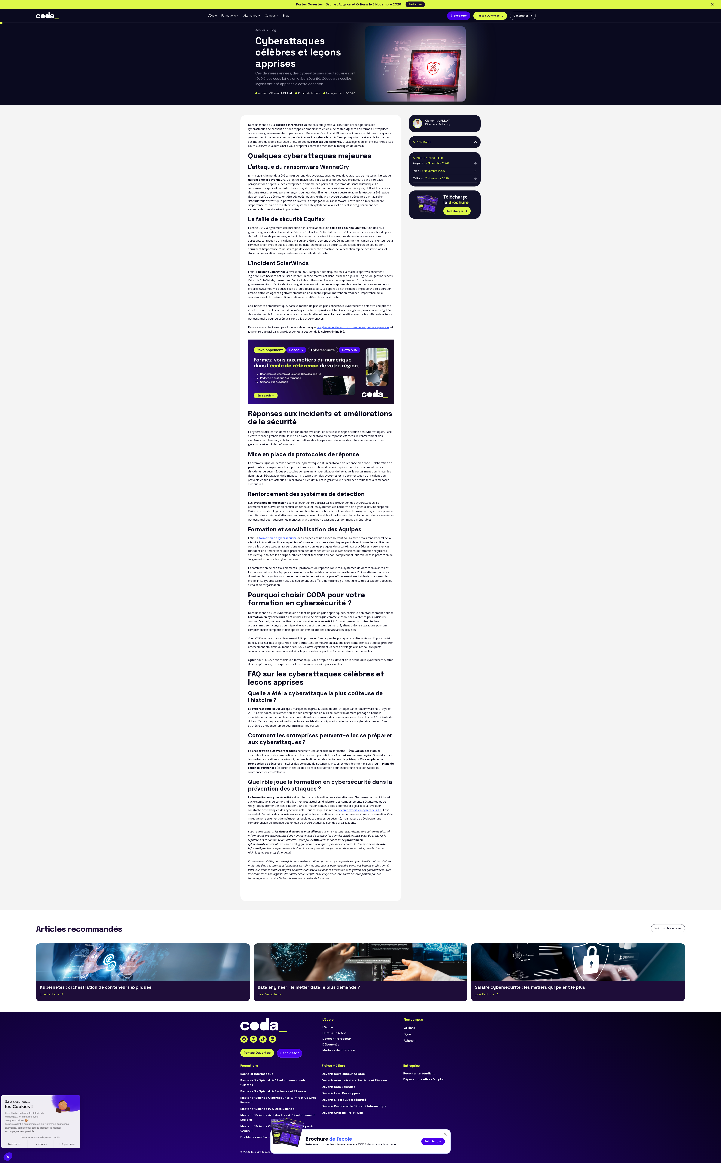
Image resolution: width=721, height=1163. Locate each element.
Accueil (260, 30)
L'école (212, 15)
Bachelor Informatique (256, 1074)
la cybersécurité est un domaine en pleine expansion (353, 327)
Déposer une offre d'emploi (423, 1079)
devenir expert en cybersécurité (359, 810)
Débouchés (330, 1044)
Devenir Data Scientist (338, 1087)
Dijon (407, 1034)
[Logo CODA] (47, 15)
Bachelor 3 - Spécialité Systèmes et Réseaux (273, 1091)
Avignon (410, 1040)
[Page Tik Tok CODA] (263, 1039)
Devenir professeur (336, 1039)
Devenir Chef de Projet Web (342, 1113)
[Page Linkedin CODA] (272, 1039)
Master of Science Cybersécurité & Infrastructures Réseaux (278, 1100)
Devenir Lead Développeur (341, 1093)
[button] (230, 16)
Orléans (409, 1028)
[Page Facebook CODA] (244, 1039)
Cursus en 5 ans (334, 1033)
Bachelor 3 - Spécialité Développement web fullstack (272, 1082)
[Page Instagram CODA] (253, 1039)
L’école (327, 1027)
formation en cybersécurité (277, 538)
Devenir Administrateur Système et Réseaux (355, 1080)
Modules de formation (338, 1050)
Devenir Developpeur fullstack (344, 1074)
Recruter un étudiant (419, 1073)
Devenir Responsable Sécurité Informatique (354, 1106)
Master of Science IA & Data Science (267, 1109)
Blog (286, 15)
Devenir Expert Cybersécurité (344, 1100)
